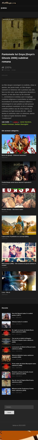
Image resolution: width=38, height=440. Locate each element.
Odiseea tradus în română (19, 321)
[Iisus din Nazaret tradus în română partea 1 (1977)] (6, 316)
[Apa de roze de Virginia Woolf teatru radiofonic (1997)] (6, 383)
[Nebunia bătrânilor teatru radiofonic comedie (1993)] (6, 358)
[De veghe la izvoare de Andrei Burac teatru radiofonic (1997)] (6, 333)
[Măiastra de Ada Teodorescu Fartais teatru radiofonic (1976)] (6, 391)
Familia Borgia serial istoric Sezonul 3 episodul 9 (16, 182)
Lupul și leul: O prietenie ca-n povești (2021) (15, 236)
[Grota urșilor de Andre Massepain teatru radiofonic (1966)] (6, 366)
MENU (4, 8)
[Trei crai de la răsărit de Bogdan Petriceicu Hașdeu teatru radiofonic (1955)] (6, 341)
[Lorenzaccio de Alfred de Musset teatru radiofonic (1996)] (6, 350)
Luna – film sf (6, 292)
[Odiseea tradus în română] (6, 324)
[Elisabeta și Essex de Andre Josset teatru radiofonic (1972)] (6, 374)
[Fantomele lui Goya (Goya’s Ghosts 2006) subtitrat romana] (19, 144)
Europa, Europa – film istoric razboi (12, 209)
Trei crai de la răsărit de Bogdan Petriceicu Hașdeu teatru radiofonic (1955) (22, 340)
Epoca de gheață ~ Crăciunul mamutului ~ (14, 155)
